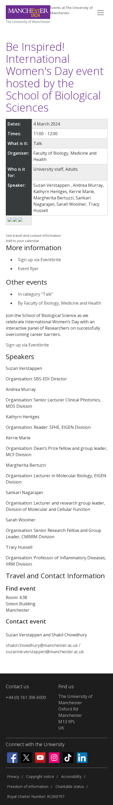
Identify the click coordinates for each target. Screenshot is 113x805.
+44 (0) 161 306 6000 (26, 697)
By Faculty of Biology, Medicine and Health (59, 303)
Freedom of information (27, 786)
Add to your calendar (22, 240)
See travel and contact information (33, 235)
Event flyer (28, 268)
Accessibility (71, 776)
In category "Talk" (35, 294)
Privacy (13, 776)
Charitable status (69, 786)
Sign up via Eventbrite (39, 260)
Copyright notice (40, 776)
